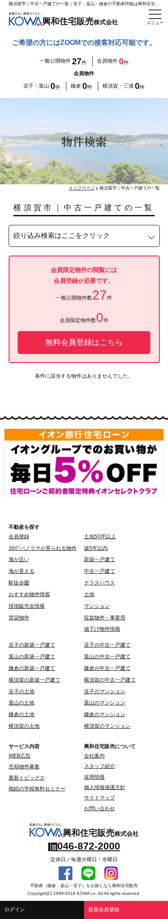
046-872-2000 (88, 846)
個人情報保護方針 (104, 787)
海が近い (19, 559)
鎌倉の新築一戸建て (32, 668)
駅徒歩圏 (19, 583)
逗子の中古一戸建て (107, 645)
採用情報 (94, 777)
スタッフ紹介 (99, 766)
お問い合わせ (99, 808)
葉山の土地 (21, 703)
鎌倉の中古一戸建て (107, 668)
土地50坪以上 (100, 537)
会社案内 (94, 756)
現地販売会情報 (27, 606)
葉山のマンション (104, 703)
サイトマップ (99, 798)
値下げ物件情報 (102, 629)
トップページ (82, 188)
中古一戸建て (99, 571)
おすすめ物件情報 (29, 594)
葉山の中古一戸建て (107, 657)
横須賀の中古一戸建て (110, 680)
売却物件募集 (24, 767)
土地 (89, 594)
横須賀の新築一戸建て (34, 680)
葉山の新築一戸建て (32, 657)
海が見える (21, 571)
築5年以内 (96, 548)
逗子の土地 (21, 691)
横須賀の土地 (24, 726)
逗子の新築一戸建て (32, 645)
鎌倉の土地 (21, 714)
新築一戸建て (99, 559)
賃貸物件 (19, 618)
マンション (97, 606)
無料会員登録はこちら (84, 342)
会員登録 (19, 537)
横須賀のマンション (107, 726)
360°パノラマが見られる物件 (43, 548)
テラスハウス (99, 583)
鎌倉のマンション (104, 714)
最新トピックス (27, 778)
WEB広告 (20, 756)
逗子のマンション (104, 691)
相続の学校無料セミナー (37, 789)
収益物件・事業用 (104, 618)
